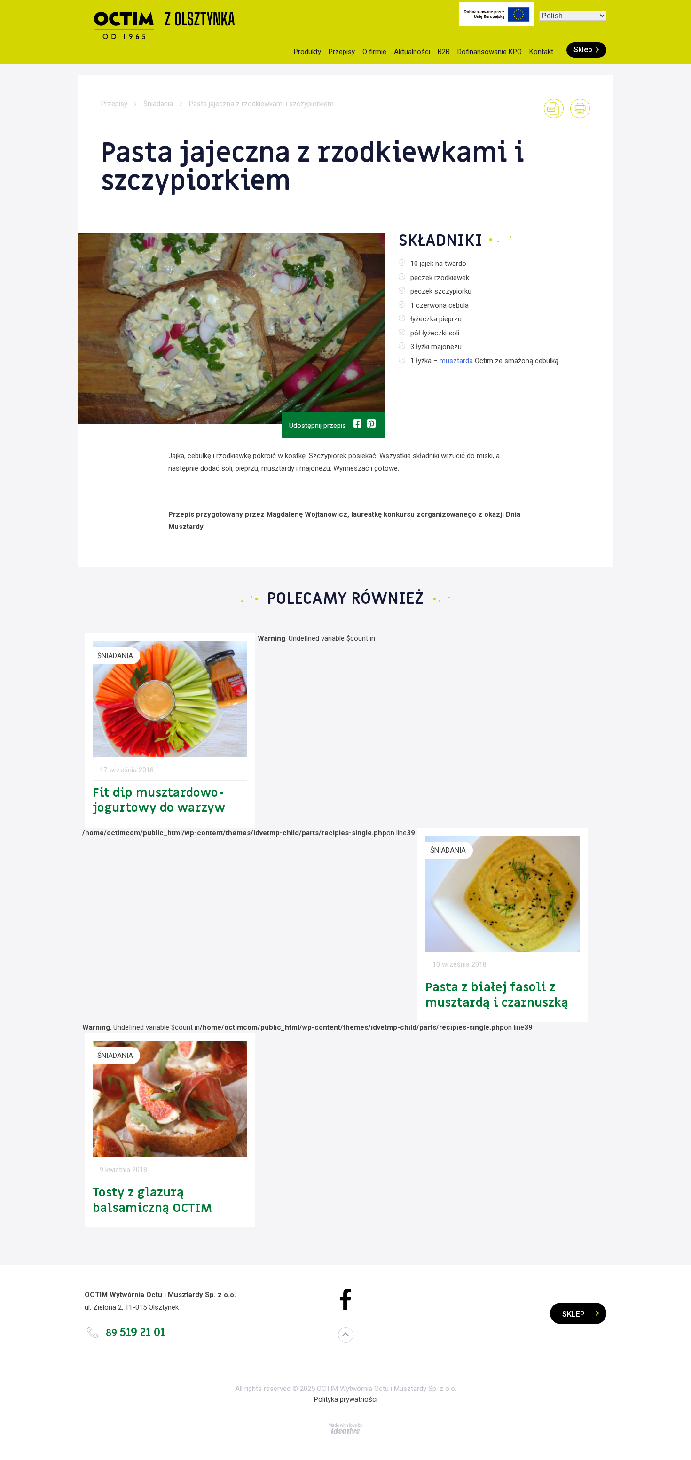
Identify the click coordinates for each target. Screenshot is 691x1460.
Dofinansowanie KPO (489, 51)
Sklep (582, 49)
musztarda (456, 361)
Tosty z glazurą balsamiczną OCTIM (152, 1200)
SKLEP (573, 1314)
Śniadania (158, 104)
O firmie (374, 51)
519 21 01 (135, 1332)
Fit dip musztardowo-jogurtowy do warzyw (159, 800)
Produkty (307, 51)
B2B (444, 51)
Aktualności (412, 51)
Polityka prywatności (345, 1399)
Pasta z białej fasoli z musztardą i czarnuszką (496, 995)
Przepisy (342, 51)
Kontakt (541, 51)
